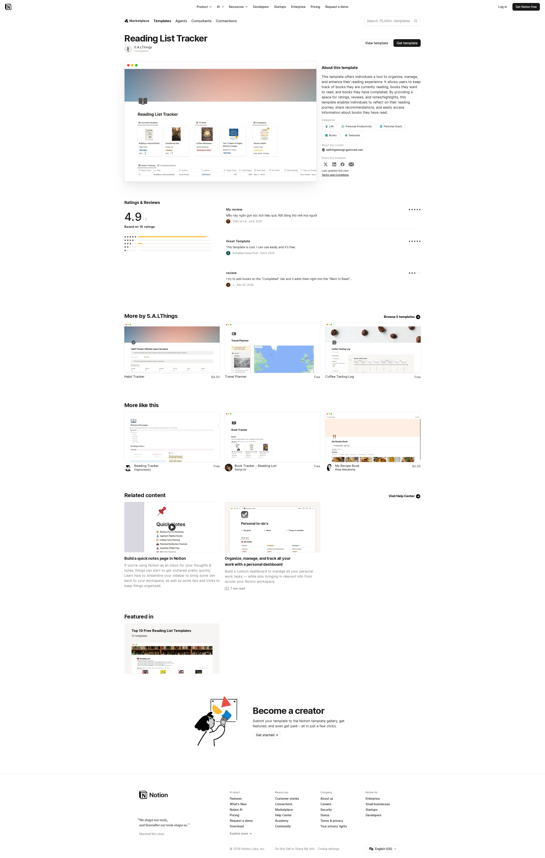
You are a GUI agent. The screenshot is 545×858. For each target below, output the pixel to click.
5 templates (141, 51)
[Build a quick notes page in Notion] (172, 527)
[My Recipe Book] (373, 437)
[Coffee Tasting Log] (373, 348)
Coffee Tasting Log (339, 376)
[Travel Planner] (272, 348)
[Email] (351, 164)
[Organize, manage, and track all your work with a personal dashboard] (272, 527)
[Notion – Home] (8, 6)
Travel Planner (236, 376)
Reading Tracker (146, 466)
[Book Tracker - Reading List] (272, 437)
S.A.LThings (143, 47)
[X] (325, 164)
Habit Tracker (134, 376)
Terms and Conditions (335, 174)
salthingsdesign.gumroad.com (344, 149)
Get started (267, 735)
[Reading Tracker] (172, 437)
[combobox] (392, 21)
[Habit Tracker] (172, 348)
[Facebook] (342, 164)
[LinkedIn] (334, 164)
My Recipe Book (347, 466)
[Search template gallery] (416, 21)
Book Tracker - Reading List (255, 466)
